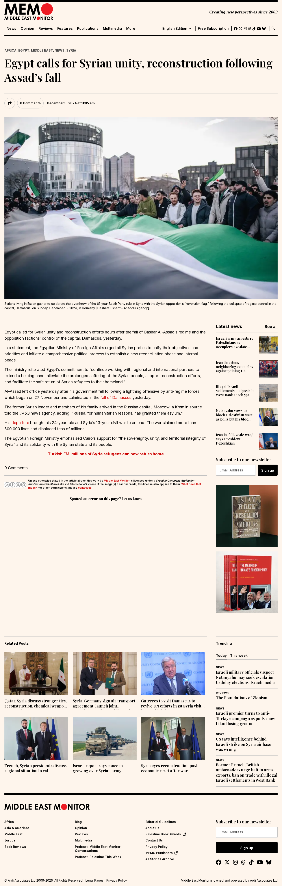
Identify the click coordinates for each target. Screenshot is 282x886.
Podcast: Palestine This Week (98, 857)
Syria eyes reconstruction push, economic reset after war (170, 768)
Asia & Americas (17, 828)
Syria (71, 50)
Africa (10, 50)
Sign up (267, 470)
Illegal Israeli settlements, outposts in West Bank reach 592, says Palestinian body (235, 390)
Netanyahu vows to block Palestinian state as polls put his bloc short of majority (234, 414)
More (130, 28)
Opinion (27, 28)
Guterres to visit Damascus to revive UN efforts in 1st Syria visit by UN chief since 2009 (171, 703)
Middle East (42, 50)
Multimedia (112, 28)
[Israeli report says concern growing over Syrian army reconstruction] (105, 738)
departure (20, 422)
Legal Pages (94, 880)
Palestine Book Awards (163, 834)
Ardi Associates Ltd (264, 880)
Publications (87, 28)
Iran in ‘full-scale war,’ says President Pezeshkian (234, 439)
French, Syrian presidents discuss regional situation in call (35, 768)
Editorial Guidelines (160, 822)
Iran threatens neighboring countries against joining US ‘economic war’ (234, 366)
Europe (9, 840)
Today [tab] (221, 655)
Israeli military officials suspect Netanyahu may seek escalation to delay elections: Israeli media (245, 677)
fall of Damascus (115, 397)
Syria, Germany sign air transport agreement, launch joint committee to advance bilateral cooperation (104, 703)
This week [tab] (239, 655)
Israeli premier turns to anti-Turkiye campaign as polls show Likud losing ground (245, 718)
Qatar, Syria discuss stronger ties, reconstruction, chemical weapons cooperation (36, 703)
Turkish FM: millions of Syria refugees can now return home (106, 454)
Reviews (46, 28)
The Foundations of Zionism (241, 697)
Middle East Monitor (117, 480)
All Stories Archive (159, 859)
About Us (152, 828)
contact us (84, 487)
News (11, 28)
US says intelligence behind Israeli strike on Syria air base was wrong (243, 744)
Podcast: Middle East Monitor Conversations (98, 848)
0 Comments (30, 103)
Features (65, 28)
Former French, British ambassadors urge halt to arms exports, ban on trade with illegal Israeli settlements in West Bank (246, 772)
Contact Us (154, 840)
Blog (78, 822)
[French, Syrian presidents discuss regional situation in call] (36, 738)
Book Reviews (15, 847)
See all (271, 326)
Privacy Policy (156, 847)
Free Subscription (213, 28)
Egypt (23, 50)
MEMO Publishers (159, 853)
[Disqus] (105, 562)
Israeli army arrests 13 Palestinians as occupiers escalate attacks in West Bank (234, 342)
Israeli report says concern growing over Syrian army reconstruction (98, 768)
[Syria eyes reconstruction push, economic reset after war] (173, 738)
